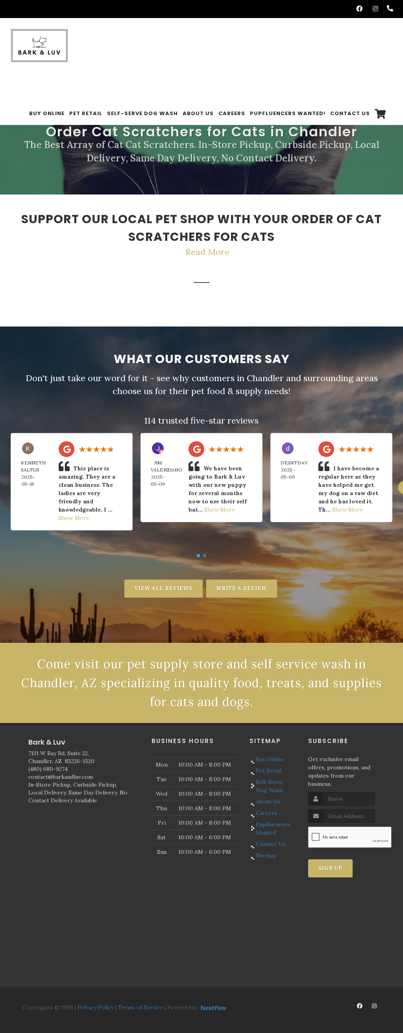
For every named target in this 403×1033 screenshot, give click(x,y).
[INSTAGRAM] (375, 9)
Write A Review (241, 588)
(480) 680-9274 (48, 768)
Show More (74, 517)
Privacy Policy (96, 1007)
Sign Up (330, 868)
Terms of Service (140, 1007)
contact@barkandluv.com (60, 776)
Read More (207, 251)
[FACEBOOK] (359, 9)
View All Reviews (163, 588)
